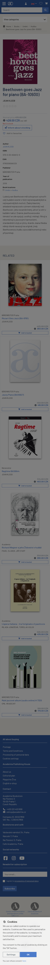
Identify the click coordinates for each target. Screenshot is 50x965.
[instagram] (14, 858)
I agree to (22, 881)
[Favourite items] (41, 4)
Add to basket (26, 333)
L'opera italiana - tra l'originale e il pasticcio (23, 624)
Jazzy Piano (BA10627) (13, 394)
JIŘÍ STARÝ (20, 551)
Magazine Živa (9, 779)
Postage (7, 747)
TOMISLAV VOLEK (26, 627)
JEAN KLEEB (9, 100)
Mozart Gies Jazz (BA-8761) (15, 318)
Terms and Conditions (13, 750)
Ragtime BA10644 (10, 471)
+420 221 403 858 (14, 809)
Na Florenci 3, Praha (12, 840)
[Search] (45, 10)
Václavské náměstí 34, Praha (16, 832)
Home (8, 26)
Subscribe (10, 888)
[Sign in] (26, 3)
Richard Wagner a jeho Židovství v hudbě (22, 547)
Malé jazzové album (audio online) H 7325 (22, 700)
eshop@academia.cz (16, 812)
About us (7, 771)
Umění (25, 26)
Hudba (33, 26)
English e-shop (10, 783)
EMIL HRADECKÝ (8, 703)
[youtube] (22, 858)
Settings (11, 954)
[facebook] (5, 858)
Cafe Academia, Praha (13, 844)
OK (28, 954)
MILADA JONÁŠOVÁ (10, 627)
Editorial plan (9, 775)
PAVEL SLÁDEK (8, 551)
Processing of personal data (16, 754)
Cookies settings (11, 758)
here (24, 961)
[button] (34, 3)
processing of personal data (26, 881)
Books (16, 26)
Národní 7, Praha (10, 836)
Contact (7, 788)
